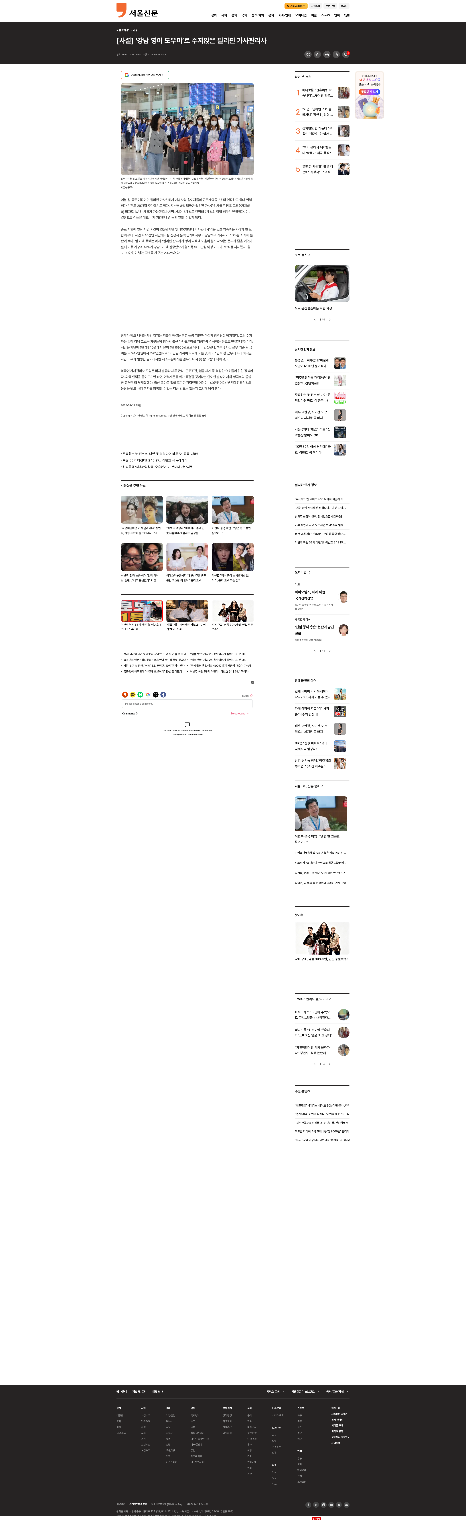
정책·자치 (258, 15)
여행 (249, 1450)
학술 (249, 1421)
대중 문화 (252, 1438)
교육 (143, 1433)
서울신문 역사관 (339, 1414)
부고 (274, 1484)
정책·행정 (227, 1415)
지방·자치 (227, 1421)
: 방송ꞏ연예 (307, 786)
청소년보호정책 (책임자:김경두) (166, 1504)
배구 (299, 1438)
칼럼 (274, 1441)
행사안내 (121, 1392)
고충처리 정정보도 (340, 1437)
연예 (337, 15)
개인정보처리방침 (138, 1504)
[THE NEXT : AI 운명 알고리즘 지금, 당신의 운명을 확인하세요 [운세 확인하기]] (369, 95)
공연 (249, 1473)
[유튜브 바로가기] (331, 1505)
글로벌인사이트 (198, 1462)
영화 (249, 1468)
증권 (168, 1444)
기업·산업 (170, 1415)
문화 (271, 15)
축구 (299, 1421)
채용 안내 (157, 1392)
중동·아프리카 (197, 1433)
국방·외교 (121, 1433)
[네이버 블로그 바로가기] (347, 1505)
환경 (143, 1427)
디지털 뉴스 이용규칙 (197, 1504)
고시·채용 (227, 1433)
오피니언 (301, 15)
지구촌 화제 (196, 1456)
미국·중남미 (196, 1444)
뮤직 (299, 1476)
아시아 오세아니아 (200, 1438)
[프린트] (327, 54)
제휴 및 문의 (139, 1392)
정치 (214, 15)
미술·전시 (251, 1427)
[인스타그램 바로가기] (324, 1505)
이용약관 (120, 1504)
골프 (299, 1427)
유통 (168, 1438)
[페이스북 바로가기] (308, 1505)
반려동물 (251, 1462)
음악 (249, 1415)
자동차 (169, 1433)
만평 (274, 1452)
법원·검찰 (145, 1421)
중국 (193, 1421)
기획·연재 (285, 15)
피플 (314, 15)
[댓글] (346, 54)
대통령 (119, 1415)
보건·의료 (145, 1444)
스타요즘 (301, 1481)
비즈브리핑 (171, 1462)
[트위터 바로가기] (316, 1505)
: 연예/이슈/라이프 (311, 999)
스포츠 (325, 15)
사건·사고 (145, 1415)
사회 (224, 15)
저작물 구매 (337, 1425)
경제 (234, 15)
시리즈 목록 (278, 1415)
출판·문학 (251, 1433)
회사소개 (335, 1408)
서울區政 (227, 1427)
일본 (193, 1427)
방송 (299, 1458)
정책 (168, 1456)
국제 (244, 15)
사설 (135, 30)
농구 (299, 1433)
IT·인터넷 (170, 1450)
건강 (249, 1456)
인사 (274, 1472)
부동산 (169, 1421)
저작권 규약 (337, 1431)
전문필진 (276, 1446)
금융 (168, 1427)
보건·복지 (145, 1450)
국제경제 (195, 1415)
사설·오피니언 (123, 30)
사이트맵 (335, 1443)
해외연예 (301, 1470)
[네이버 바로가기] (339, 1505)
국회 (118, 1421)
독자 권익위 (337, 1419)
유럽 (193, 1450)
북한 (118, 1427)
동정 (274, 1478)
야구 (299, 1415)
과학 (143, 1438)
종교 (249, 1444)
